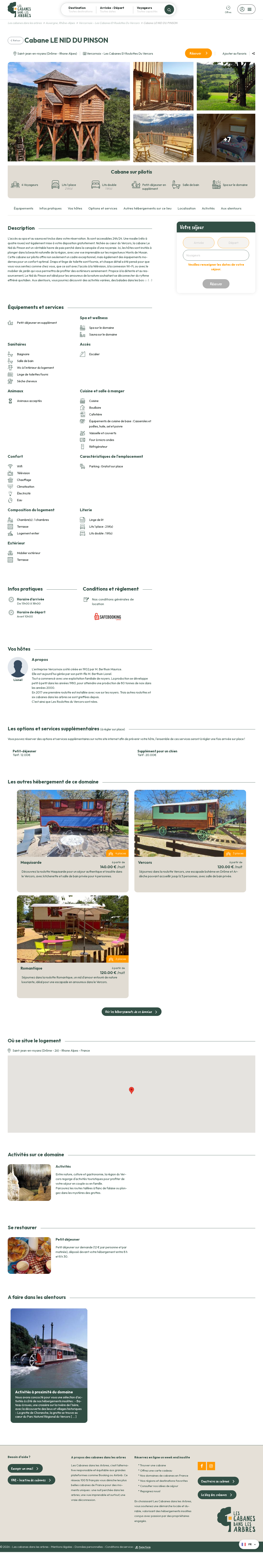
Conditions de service (119, 1547)
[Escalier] (227, 86)
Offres (228, 12)
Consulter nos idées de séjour (159, 1486)
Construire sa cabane (215, 1481)
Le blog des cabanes (214, 1494)
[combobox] (82, 11)
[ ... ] (150, 280)
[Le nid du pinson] (68, 112)
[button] (253, 53)
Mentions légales (61, 1547)
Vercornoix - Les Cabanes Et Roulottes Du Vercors (120, 53)
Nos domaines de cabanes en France (164, 1475)
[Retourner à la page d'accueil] (19, 9)
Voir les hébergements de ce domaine (128, 1011)
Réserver (195, 53)
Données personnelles (89, 1547)
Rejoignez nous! (150, 1491)
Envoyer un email (22, 1468)
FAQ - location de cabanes (28, 1480)
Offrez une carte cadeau (156, 1470)
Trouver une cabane (153, 1465)
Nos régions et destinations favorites (164, 1481)
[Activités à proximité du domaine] (49, 1348)
